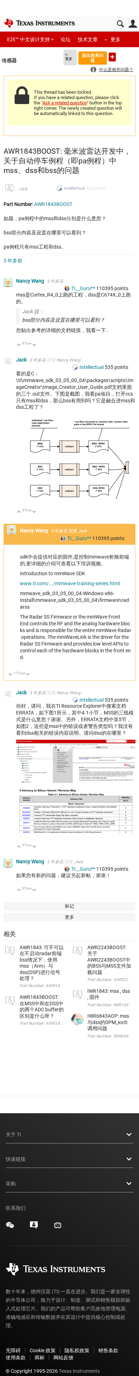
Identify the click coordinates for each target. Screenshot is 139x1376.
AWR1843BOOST (53, 204)
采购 (11, 1183)
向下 (34, 345)
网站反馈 (63, 1357)
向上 (19, 345)
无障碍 (13, 1350)
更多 (115, 39)
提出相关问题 (92, 57)
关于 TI (13, 1134)
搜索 (120, 24)
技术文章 (88, 39)
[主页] (39, 23)
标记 (69, 906)
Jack (23, 188)
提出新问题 (112, 57)
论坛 (66, 39)
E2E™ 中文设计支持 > (30, 39)
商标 (40, 1357)
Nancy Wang (30, 281)
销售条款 (108, 1350)
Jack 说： (33, 311)
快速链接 (16, 1159)
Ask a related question (64, 102)
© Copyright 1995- (32, 1371)
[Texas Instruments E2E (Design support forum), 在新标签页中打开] (34, 1227)
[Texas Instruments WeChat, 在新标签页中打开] (10, 1227)
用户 (133, 24)
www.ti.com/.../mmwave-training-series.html (70, 583)
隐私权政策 (77, 1350)
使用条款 (16, 1357)
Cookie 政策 (43, 1350)
